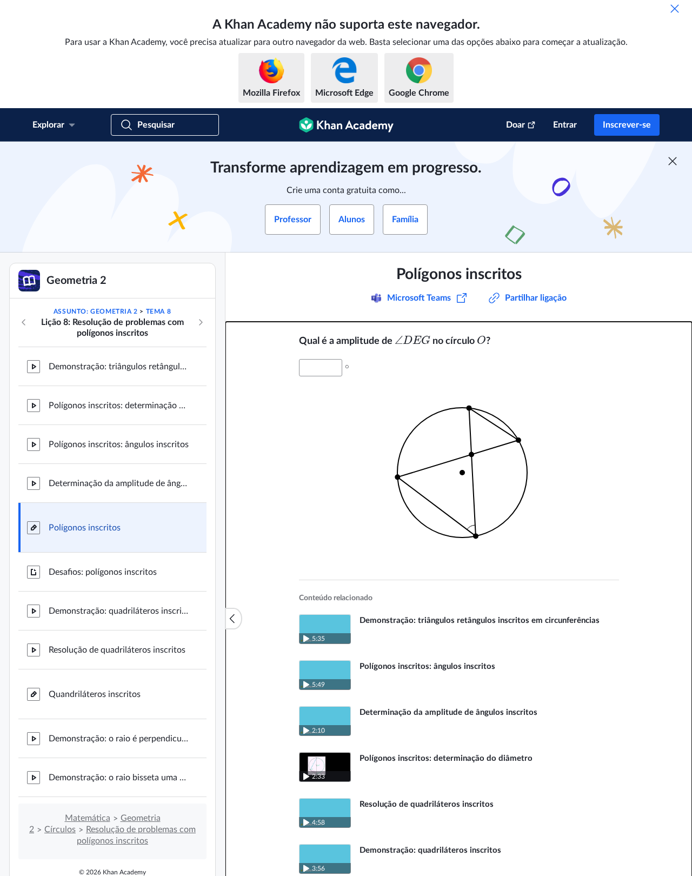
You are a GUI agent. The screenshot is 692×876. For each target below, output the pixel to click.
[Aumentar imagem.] (459, 469)
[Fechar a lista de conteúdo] (233, 618)
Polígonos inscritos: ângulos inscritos (119, 444)
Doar (515, 125)
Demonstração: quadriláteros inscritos (119, 611)
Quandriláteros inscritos (95, 694)
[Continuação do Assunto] (200, 322)
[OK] (674, 8)
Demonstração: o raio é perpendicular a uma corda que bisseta (119, 738)
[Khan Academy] (346, 125)
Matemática (87, 818)
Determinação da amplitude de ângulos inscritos (119, 483)
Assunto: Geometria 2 (96, 311)
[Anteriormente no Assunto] (23, 322)
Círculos (60, 829)
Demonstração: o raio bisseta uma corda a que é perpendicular (119, 777)
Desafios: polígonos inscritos (103, 572)
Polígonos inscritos (85, 527)
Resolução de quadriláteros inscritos (117, 650)
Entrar (565, 125)
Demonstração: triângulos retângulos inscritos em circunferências (119, 366)
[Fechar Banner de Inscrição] (672, 161)
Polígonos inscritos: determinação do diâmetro (119, 405)
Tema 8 (158, 311)
